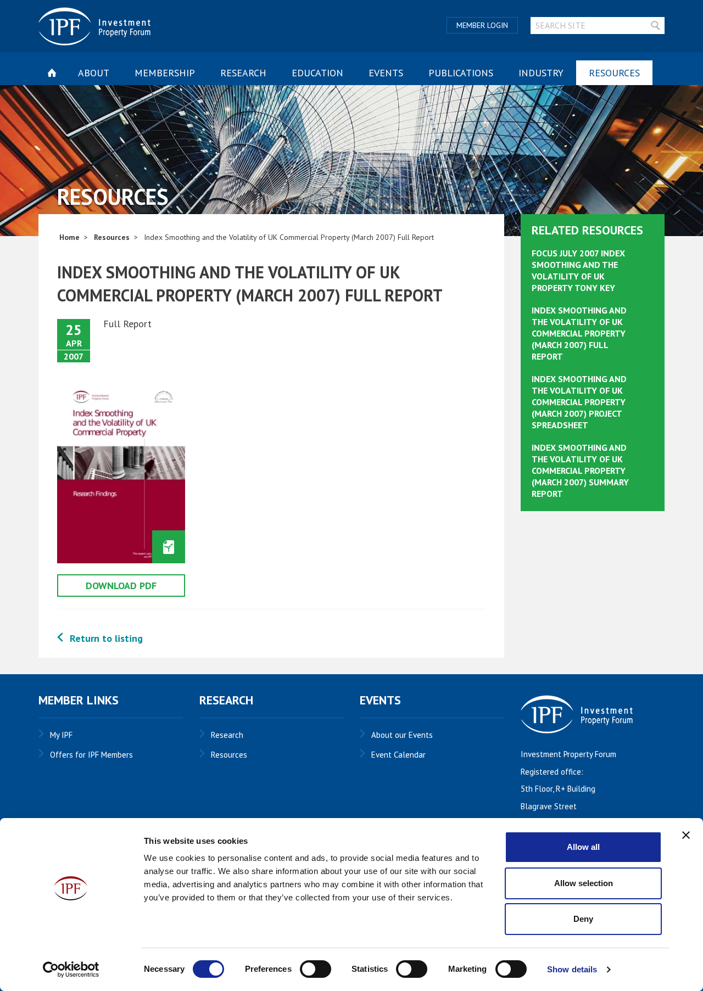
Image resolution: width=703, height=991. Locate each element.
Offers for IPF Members (91, 754)
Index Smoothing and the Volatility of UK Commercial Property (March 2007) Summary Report (580, 470)
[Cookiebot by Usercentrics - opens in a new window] (71, 969)
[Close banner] (686, 835)
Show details (572, 969)
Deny (583, 918)
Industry (540, 72)
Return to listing (106, 638)
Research (243, 72)
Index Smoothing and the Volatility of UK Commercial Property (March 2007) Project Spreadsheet (579, 401)
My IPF (61, 735)
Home (69, 237)
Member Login (482, 25)
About (93, 72)
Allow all (583, 847)
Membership (165, 72)
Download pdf (121, 585)
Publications (460, 72)
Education (317, 72)
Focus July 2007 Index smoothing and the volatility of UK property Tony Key (578, 270)
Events (386, 72)
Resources (614, 72)
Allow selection (583, 883)
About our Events (402, 735)
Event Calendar (398, 754)
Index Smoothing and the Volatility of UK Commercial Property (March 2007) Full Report (579, 333)
